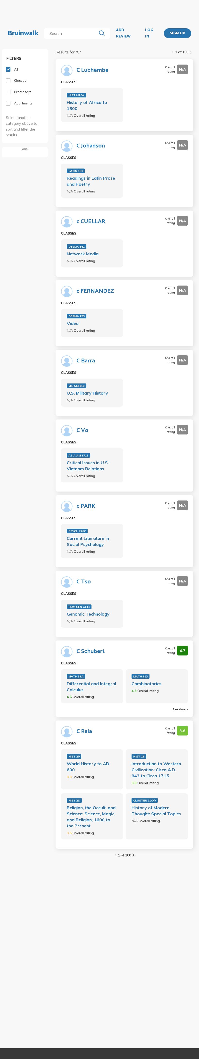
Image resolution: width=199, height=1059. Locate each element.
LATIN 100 (75, 171)
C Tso (83, 582)
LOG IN (149, 33)
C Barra (85, 361)
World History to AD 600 (88, 766)
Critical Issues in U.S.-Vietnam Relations (88, 465)
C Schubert (90, 651)
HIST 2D (74, 800)
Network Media (83, 254)
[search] (71, 33)
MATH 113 (140, 676)
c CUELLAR (90, 221)
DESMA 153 (76, 316)
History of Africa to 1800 (87, 105)
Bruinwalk (23, 33)
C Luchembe (92, 70)
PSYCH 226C (77, 531)
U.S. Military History (87, 393)
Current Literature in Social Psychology (88, 541)
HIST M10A (76, 95)
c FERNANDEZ (95, 291)
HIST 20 (74, 756)
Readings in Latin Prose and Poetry (91, 181)
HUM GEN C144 (79, 607)
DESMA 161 (76, 246)
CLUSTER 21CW (144, 800)
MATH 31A (75, 676)
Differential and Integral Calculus (91, 686)
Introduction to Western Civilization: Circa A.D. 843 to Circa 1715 (156, 770)
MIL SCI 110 (76, 386)
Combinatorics (146, 683)
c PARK (85, 506)
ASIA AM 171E (78, 455)
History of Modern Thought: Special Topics (156, 810)
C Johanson (90, 146)
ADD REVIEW (123, 33)
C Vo (82, 430)
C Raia (84, 731)
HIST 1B (139, 756)
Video (73, 323)
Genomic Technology (88, 614)
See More (179, 709)
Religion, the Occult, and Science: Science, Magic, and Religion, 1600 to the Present (91, 817)
